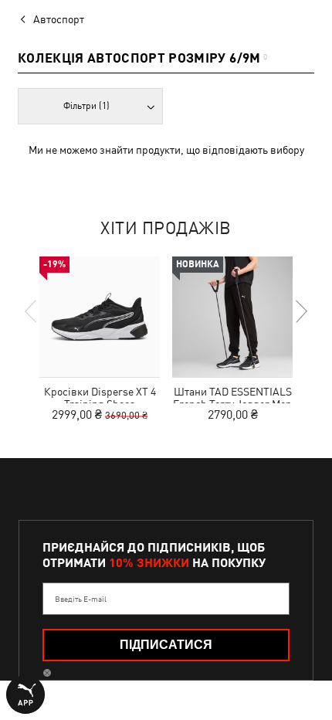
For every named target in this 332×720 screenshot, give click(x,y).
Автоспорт (58, 19)
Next (300, 311)
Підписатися (166, 644)
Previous (32, 311)
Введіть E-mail (81, 598)
